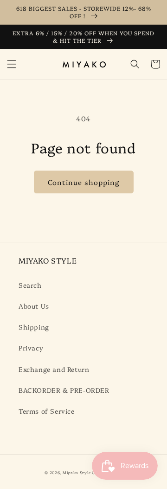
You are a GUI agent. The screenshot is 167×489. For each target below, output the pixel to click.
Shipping (34, 326)
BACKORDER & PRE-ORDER (64, 390)
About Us (34, 306)
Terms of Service (47, 411)
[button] (11, 64)
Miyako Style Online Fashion (92, 472)
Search (30, 285)
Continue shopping (84, 182)
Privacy (31, 347)
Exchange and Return (54, 369)
